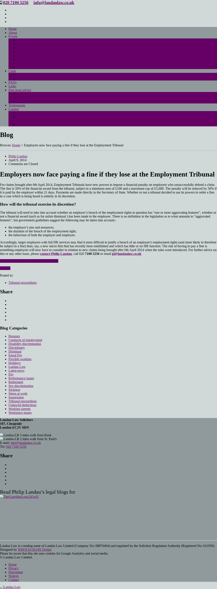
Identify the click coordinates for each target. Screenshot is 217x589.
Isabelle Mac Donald (31, 52)
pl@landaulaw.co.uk (126, 254)
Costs (12, 71)
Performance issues (21, 378)
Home (12, 29)
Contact (13, 109)
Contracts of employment (25, 340)
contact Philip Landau (56, 254)
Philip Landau (26, 40)
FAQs (12, 82)
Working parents (19, 409)
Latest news (16, 370)
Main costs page (28, 74)
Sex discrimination (20, 386)
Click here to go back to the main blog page (29, 261)
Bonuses (14, 336)
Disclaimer (15, 572)
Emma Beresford (28, 44)
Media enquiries (27, 120)
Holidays (14, 363)
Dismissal (14, 351)
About (12, 32)
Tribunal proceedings (22, 282)
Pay (11, 374)
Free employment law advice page (40, 94)
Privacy (13, 568)
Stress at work (17, 393)
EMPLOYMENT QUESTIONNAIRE (43, 117)
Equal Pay (15, 355)
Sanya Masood (27, 48)
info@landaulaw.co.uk (53, 2)
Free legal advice (19, 90)
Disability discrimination (24, 344)
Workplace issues (20, 412)
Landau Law (17, 367)
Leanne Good (26, 55)
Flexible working (19, 359)
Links (12, 86)
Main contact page (29, 113)
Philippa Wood (27, 67)
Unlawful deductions (22, 405)
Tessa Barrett (25, 63)
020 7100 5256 (15, 2)
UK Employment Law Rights (37, 101)
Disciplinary (16, 347)
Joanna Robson (27, 59)
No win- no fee (27, 78)
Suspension (16, 397)
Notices (13, 576)
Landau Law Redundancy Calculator (42, 97)
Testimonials (16, 105)
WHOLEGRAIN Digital (34, 549)
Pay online (24, 124)
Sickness (14, 389)
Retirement (15, 382)
